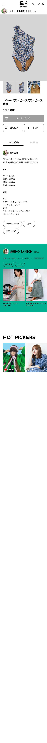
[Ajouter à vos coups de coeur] (13, 128)
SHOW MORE (39, 258)
